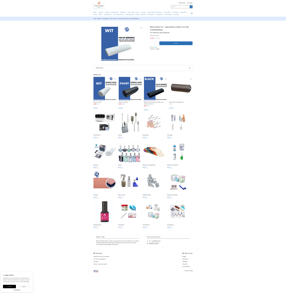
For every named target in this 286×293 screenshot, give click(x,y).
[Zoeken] (191, 6)
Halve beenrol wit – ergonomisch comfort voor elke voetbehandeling (124, 18)
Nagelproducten (108, 14)
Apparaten (100, 12)
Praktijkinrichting (129, 14)
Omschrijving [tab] (99, 68)
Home (94, 12)
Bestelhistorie (185, 259)
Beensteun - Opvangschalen (111, 12)
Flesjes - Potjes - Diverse (133, 12)
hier (28, 281)
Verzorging (176, 14)
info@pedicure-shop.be (154, 243)
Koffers (95, 14)
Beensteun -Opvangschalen (149, 165)
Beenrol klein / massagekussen (176, 102)
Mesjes (100, 14)
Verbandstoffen (168, 14)
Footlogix (143, 12)
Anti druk (95, 194)
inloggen (191, 2)
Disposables (123, 12)
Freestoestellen (167, 12)
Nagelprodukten (97, 224)
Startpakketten (159, 14)
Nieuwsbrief (185, 264)
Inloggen (184, 256)
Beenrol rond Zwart (123, 102)
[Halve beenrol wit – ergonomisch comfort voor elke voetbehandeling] (118, 62)
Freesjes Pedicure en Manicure (154, 12)
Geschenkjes (175, 12)
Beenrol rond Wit (97, 102)
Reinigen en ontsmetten (172, 165)
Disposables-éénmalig (172, 194)
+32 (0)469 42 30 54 (155, 241)
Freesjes (120, 135)
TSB (192, 270)
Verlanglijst (184, 261)
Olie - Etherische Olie (118, 14)
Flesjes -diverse (121, 194)
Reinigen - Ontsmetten (140, 14)
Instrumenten (183, 12)
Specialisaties (151, 14)
